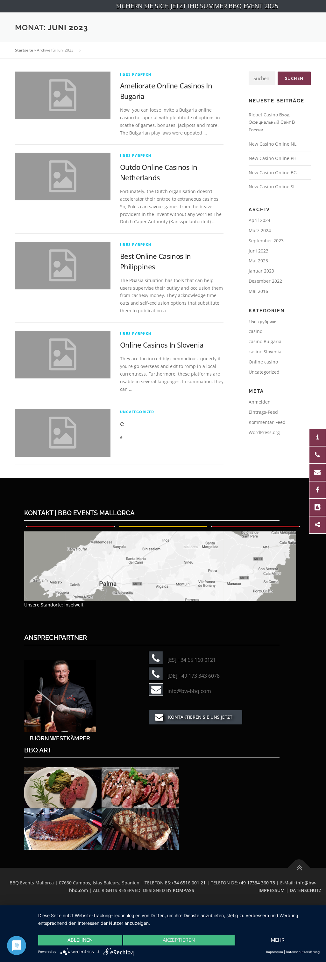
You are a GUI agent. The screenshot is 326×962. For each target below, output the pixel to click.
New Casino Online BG (273, 173)
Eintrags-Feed (263, 412)
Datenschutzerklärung (303, 952)
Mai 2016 (258, 291)
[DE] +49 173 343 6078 (193, 675)
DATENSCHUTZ (305, 890)
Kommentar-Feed (267, 422)
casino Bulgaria (265, 341)
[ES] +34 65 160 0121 (191, 659)
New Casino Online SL (272, 186)
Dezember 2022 (265, 281)
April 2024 (259, 220)
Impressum (274, 952)
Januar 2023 (261, 271)
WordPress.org (264, 432)
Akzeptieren (179, 940)
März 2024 (260, 230)
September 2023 (266, 241)
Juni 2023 (258, 251)
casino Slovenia (265, 352)
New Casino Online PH (272, 158)
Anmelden (260, 402)
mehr (278, 940)
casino (255, 331)
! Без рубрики (136, 74)
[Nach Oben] (299, 868)
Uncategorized (137, 411)
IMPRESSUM (272, 890)
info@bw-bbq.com (189, 691)
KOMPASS (183, 890)
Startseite (24, 50)
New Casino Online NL (272, 144)
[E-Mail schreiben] (60, 695)
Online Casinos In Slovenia (161, 345)
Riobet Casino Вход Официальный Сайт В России (272, 122)
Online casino (263, 362)
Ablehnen (80, 940)
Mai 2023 (258, 261)
